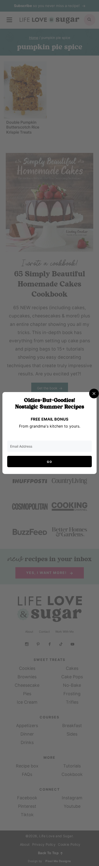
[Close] (94, 393)
